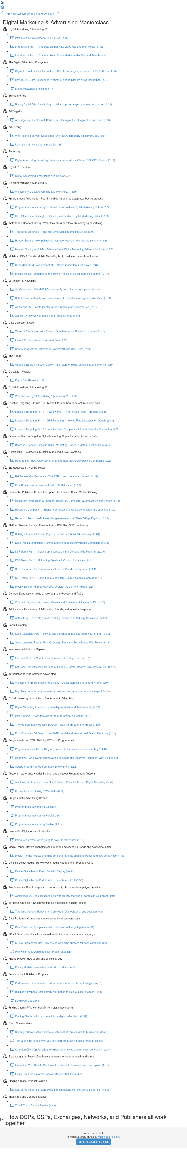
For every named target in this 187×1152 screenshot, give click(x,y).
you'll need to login (108, 1136)
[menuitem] (2, 8)
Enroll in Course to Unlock (93, 1141)
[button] (2, 3)
